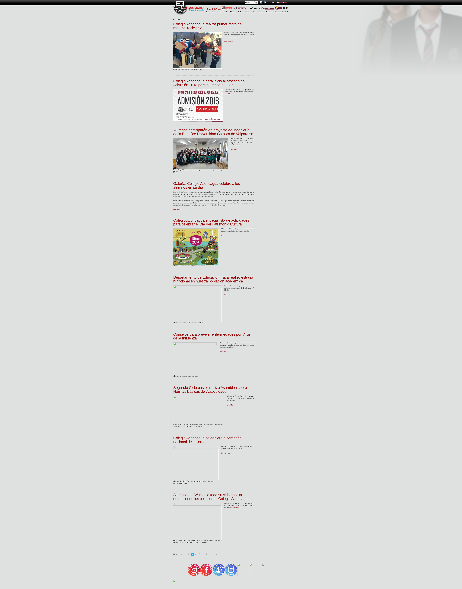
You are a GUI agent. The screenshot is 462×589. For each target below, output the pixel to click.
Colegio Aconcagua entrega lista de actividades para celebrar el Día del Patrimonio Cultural (211, 222)
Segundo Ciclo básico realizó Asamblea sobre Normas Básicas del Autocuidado (210, 389)
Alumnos (215, 12)
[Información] (262, 9)
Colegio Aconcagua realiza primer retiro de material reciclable (207, 26)
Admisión (233, 12)
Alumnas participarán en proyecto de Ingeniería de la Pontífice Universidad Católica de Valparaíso (213, 132)
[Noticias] (277, 2)
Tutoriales (277, 12)
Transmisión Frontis (214, 9)
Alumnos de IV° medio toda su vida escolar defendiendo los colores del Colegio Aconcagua (211, 497)
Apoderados (224, 12)
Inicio (208, 12)
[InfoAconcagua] (241, 9)
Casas (270, 12)
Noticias (241, 12)
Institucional (262, 12)
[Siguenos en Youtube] (261, 2)
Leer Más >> (228, 41)
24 (212, 554)
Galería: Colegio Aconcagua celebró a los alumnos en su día (206, 185)
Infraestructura (250, 12)
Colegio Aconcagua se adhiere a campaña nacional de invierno (207, 440)
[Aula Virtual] (281, 9)
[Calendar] (226, 9)
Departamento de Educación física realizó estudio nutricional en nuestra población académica (213, 279)
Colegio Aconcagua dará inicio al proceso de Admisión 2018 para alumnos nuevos (209, 83)
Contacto (285, 12)
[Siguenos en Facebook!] (265, 2)
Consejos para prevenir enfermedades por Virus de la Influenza (211, 336)
